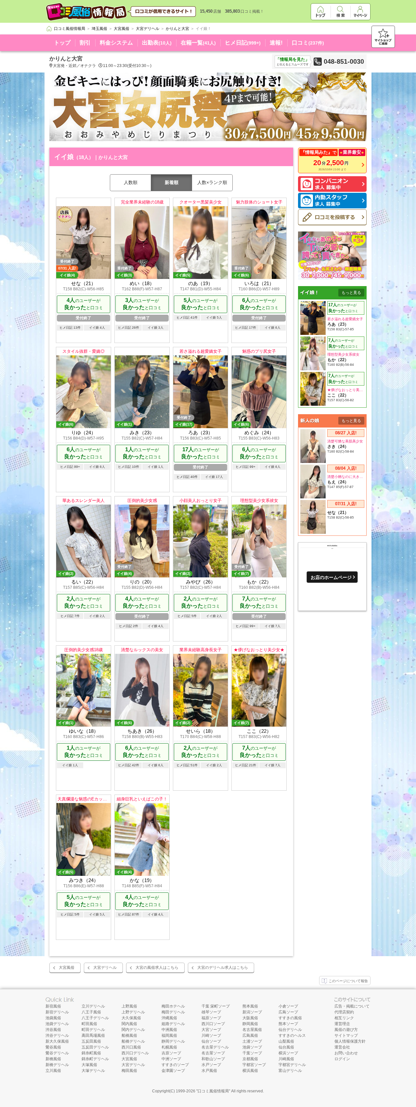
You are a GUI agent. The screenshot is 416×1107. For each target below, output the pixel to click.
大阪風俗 (250, 1018)
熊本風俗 (250, 1006)
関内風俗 (129, 1023)
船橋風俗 (129, 1035)
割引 (85, 43)
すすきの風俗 (290, 1018)
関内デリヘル (133, 1029)
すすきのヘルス (292, 1035)
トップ (62, 43)
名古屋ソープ (213, 1053)
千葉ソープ (252, 1053)
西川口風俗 (131, 1047)
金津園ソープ (173, 1070)
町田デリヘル (93, 1029)
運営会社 (342, 1047)
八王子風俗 (91, 1012)
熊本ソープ (288, 1023)
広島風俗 (250, 1035)
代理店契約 (344, 1012)
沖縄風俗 (169, 1018)
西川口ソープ (213, 1023)
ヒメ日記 (243, 43)
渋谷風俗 (53, 1029)
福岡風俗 (169, 1035)
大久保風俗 (131, 1018)
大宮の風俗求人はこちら (157, 967)
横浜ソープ (288, 1053)
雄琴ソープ (211, 1012)
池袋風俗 (53, 1018)
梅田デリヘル (173, 1012)
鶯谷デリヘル (57, 1053)
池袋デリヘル (57, 1023)
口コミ (308, 43)
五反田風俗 (91, 1041)
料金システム (116, 43)
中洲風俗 (169, 1029)
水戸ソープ (211, 1064)
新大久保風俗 (57, 1041)
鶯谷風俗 (53, 1047)
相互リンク (344, 1018)
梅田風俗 (129, 1070)
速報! (276, 43)
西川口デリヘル (135, 1053)
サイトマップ (346, 1035)
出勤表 (157, 43)
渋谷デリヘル (57, 1035)
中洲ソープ (171, 1059)
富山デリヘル (290, 1070)
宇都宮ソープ (254, 1064)
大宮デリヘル (105, 967)
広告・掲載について (352, 1006)
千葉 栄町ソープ (216, 1006)
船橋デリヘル (133, 1041)
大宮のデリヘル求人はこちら (222, 967)
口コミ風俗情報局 (213, 1091)
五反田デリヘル (95, 1047)
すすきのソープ (175, 1064)
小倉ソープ (288, 1006)
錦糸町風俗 (91, 1053)
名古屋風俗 (252, 1029)
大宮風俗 (66, 967)
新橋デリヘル (57, 1064)
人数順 (130, 182)
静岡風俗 (250, 1023)
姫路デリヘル (173, 1023)
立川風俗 (53, 1070)
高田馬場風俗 (93, 1035)
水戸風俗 (209, 1070)
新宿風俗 (53, 1006)
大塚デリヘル (93, 1070)
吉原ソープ (171, 1053)
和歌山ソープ (213, 1059)
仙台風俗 (286, 1047)
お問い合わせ (346, 1053)
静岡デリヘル (173, 1041)
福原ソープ (211, 1018)
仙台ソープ (211, 1041)
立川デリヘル (93, 1006)
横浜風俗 (250, 1070)
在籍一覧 (198, 43)
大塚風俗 (89, 1064)
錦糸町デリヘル (95, 1059)
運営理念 (342, 1023)
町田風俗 (89, 1023)
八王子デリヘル (95, 1018)
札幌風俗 (169, 1047)
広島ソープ (288, 1012)
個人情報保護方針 (350, 1041)
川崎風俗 (286, 1059)
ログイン (342, 1059)
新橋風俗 (53, 1059)
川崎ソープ (211, 1035)
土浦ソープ (252, 1041)
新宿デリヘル (57, 1012)
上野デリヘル (133, 1012)
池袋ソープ (252, 1047)
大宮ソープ (211, 1029)
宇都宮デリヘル (292, 1064)
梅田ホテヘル (173, 1006)
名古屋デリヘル (215, 1047)
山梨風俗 (286, 1041)
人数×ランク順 (212, 182)
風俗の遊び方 (346, 1029)
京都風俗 (250, 1059)
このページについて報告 (348, 981)
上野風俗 (129, 1006)
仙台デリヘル (290, 1029)
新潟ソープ (252, 1012)
